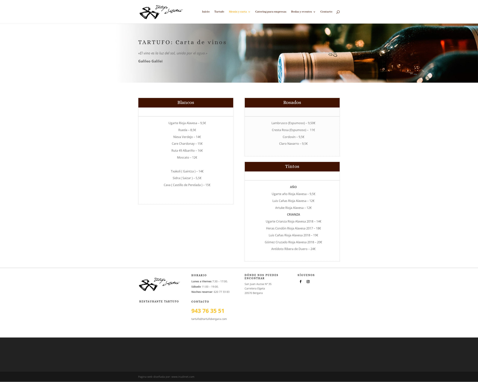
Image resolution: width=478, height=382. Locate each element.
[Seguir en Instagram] (308, 282)
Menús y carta (238, 12)
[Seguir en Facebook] (301, 282)
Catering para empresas (270, 12)
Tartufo (219, 12)
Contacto (326, 12)
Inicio (206, 12)
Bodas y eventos (301, 12)
